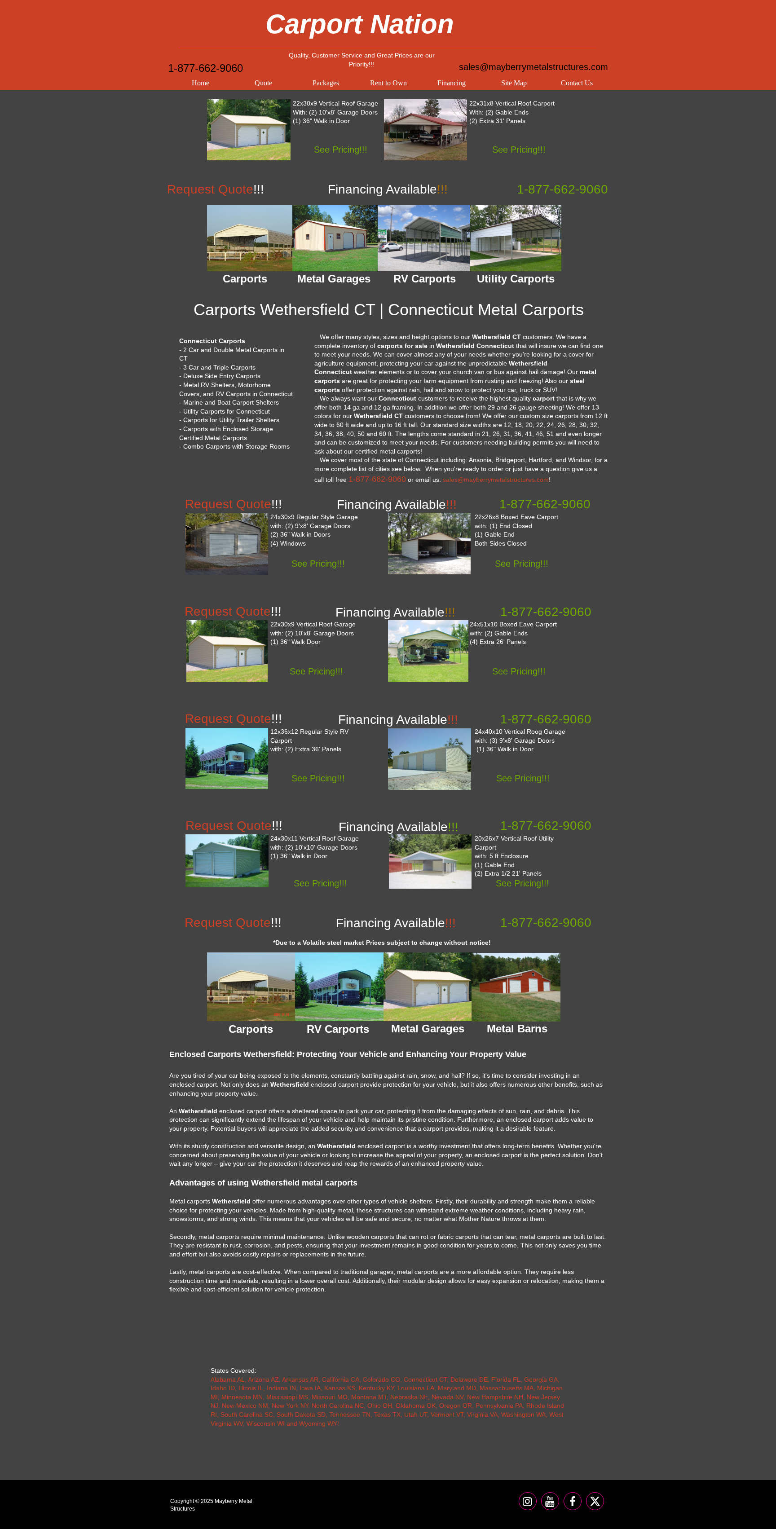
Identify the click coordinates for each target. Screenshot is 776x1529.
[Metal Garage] (249, 129)
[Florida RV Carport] (226, 758)
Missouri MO (330, 1397)
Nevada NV (447, 1397)
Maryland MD (457, 1388)
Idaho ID (223, 1388)
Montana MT (369, 1397)
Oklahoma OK (416, 1405)
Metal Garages (427, 1028)
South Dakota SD (301, 1414)
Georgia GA (541, 1379)
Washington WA (523, 1414)
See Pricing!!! (340, 149)
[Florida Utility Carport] (430, 861)
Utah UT (415, 1414)
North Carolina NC (338, 1405)
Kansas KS (339, 1388)
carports (566, 415)
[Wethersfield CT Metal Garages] (335, 238)
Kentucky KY (376, 1388)
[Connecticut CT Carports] (425, 129)
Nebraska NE (409, 1397)
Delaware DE (469, 1379)
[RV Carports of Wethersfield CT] (425, 238)
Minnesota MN (242, 1397)
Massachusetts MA (507, 1388)
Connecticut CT (425, 1379)
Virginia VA (482, 1414)
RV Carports (338, 1029)
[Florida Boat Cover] (428, 651)
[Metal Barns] (516, 987)
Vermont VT (447, 1414)
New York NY (290, 1405)
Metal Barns (517, 1028)
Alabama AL (228, 1379)
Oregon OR (455, 1405)
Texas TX (387, 1414)
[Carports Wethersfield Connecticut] (249, 238)
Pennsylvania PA (499, 1405)
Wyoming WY (318, 1423)
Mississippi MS (287, 1397)
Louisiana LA (415, 1388)
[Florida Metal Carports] (429, 543)
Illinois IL (250, 1388)
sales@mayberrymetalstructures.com (533, 67)
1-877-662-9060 (205, 68)
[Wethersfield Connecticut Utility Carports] (515, 238)
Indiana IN (281, 1388)
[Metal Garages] (428, 986)
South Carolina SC (246, 1414)
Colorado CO (381, 1379)
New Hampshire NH (495, 1397)
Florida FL (505, 1379)
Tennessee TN (349, 1414)
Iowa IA (310, 1388)
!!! (399, 827)
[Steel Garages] (227, 860)
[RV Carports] (339, 986)
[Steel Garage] (227, 651)
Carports (251, 1029)
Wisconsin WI (266, 1423)
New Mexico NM (245, 1405)
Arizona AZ (263, 1379)
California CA (340, 1379)
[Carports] (251, 986)
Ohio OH (379, 1405)
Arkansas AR (300, 1379)
